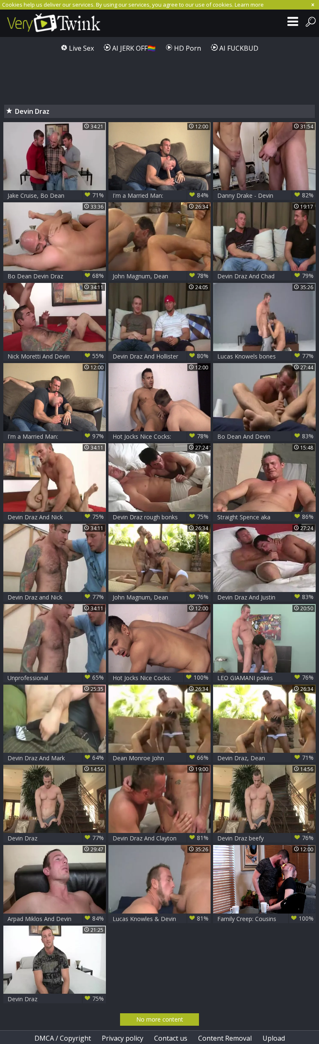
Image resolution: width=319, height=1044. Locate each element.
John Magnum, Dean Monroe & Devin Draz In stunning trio (161, 597)
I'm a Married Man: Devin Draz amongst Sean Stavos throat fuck (161, 195)
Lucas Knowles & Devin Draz (161, 918)
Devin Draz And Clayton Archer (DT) (161, 838)
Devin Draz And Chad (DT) (265, 276)
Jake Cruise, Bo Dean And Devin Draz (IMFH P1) (55, 195)
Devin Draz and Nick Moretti (55, 597)
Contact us (170, 1038)
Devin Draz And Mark (55, 758)
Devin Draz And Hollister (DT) (161, 356)
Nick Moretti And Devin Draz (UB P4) (55, 356)
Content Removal (225, 1038)
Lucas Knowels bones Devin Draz (265, 356)
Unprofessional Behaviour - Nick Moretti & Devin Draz (55, 677)
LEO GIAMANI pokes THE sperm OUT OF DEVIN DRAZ (265, 677)
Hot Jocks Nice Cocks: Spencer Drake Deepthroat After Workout (161, 677)
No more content (159, 1019)
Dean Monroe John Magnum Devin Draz (161, 758)
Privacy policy (122, 1038)
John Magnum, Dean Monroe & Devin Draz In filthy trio (161, 276)
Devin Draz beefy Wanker (265, 838)
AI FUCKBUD (238, 48)
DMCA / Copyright (62, 1038)
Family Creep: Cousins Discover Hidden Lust (265, 918)
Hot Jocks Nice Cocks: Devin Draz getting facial (161, 436)
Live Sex (80, 48)
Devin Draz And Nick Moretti (55, 517)
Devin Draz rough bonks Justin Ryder (161, 517)
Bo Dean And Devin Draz (265, 436)
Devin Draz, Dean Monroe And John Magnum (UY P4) (265, 758)
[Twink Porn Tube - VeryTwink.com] (55, 23)
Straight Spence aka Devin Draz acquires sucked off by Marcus (265, 517)
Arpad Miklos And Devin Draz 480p (55, 918)
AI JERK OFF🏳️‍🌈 (133, 48)
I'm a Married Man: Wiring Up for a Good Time (55, 436)
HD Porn (186, 48)
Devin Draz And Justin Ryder (265, 597)
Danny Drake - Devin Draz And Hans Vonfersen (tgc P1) (265, 195)
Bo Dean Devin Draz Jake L (55, 276)
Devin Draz (55, 838)
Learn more (249, 4)
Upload (274, 1038)
